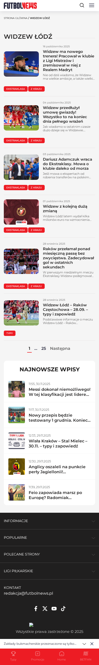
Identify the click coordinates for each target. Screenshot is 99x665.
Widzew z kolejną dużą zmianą (65, 208)
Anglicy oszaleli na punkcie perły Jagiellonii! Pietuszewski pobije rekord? (58, 471)
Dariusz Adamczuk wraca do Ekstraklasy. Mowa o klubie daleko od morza (67, 164)
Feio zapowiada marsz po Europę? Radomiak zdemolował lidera (55, 497)
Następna (60, 348)
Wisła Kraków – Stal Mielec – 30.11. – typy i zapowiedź (58, 443)
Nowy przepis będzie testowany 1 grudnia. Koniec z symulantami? (58, 420)
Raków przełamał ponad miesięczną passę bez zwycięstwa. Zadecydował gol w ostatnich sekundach (68, 257)
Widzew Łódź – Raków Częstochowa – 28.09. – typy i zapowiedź (65, 309)
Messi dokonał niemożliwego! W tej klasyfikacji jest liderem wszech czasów (59, 394)
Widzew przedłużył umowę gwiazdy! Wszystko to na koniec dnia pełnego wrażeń (65, 114)
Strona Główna (15, 18)
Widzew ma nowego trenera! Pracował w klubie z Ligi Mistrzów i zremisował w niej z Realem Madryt (68, 60)
